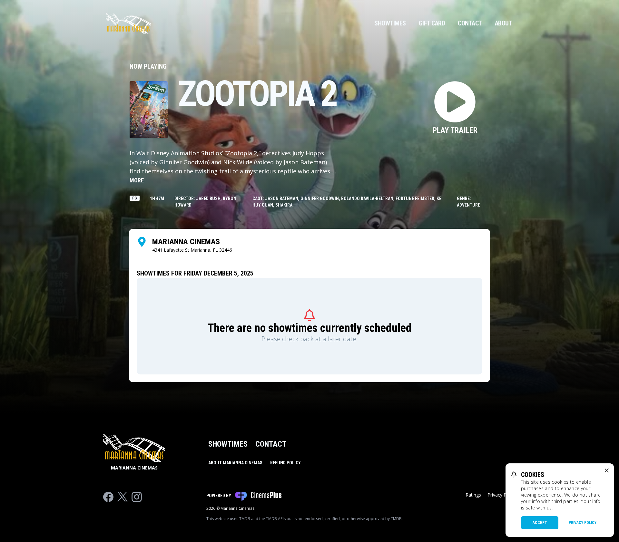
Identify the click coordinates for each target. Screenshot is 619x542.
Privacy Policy (582, 522)
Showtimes (390, 23)
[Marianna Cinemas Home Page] (128, 23)
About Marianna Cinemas (235, 462)
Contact (470, 23)
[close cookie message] (607, 470)
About (503, 23)
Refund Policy (285, 462)
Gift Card (432, 23)
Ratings (473, 495)
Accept (540, 522)
